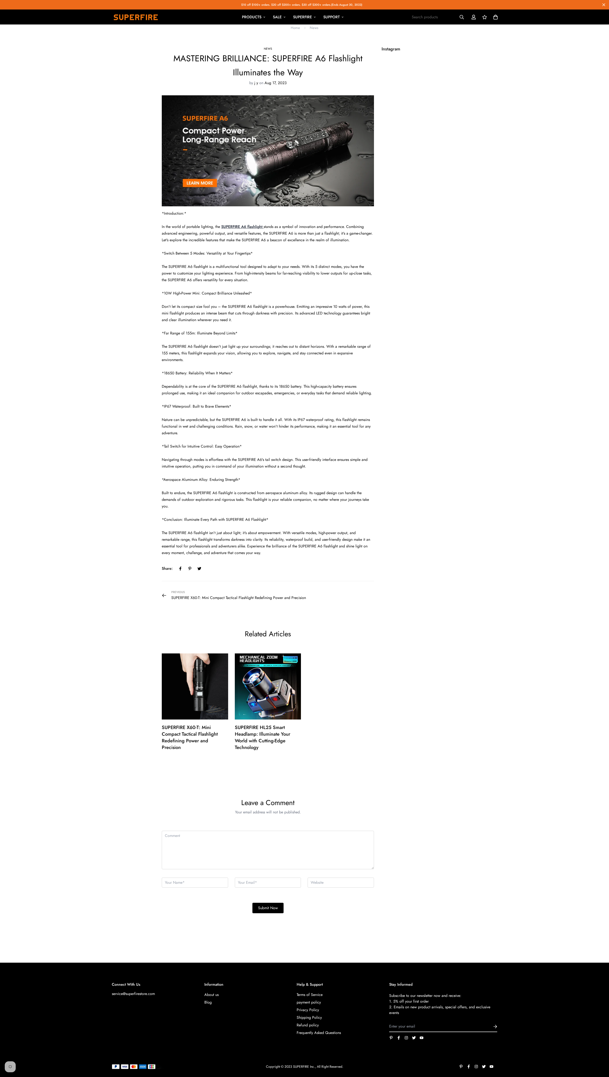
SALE (277, 17)
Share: (167, 568)
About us (211, 994)
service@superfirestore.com (133, 993)
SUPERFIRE (302, 17)
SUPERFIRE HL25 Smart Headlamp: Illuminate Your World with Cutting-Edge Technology (262, 737)
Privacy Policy (308, 1010)
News (314, 27)
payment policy (309, 1002)
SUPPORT (331, 17)
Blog (208, 1002)
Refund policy (308, 1025)
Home (295, 27)
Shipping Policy (309, 1017)
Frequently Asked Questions (319, 1032)
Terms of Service (310, 994)
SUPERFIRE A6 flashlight (242, 226)
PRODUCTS (251, 17)
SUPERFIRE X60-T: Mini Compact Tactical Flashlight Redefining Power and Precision (190, 737)
